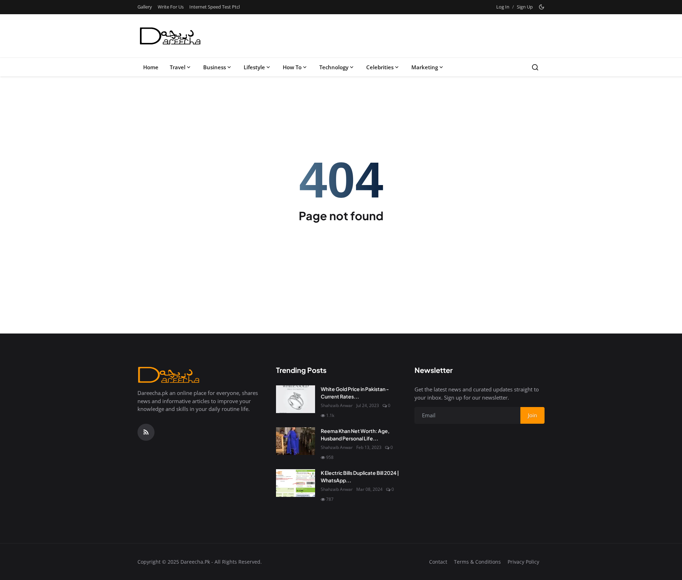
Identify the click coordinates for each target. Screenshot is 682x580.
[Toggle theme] (541, 7)
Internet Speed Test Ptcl (214, 7)
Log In (502, 7)
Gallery (144, 7)
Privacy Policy (523, 561)
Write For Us (171, 7)
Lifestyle (254, 67)
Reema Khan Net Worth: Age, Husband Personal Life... (355, 434)
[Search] (535, 67)
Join (532, 415)
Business (214, 67)
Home (150, 67)
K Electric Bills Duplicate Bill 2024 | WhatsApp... (360, 476)
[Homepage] (170, 36)
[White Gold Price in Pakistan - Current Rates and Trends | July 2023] (295, 399)
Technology (333, 67)
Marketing (424, 67)
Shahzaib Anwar (337, 405)
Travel (177, 67)
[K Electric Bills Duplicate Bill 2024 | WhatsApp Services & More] (295, 483)
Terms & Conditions (477, 561)
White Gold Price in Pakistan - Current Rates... (355, 393)
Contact (438, 561)
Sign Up (525, 7)
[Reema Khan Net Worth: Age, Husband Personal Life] (295, 441)
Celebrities (380, 67)
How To (292, 67)
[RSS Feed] (146, 432)
